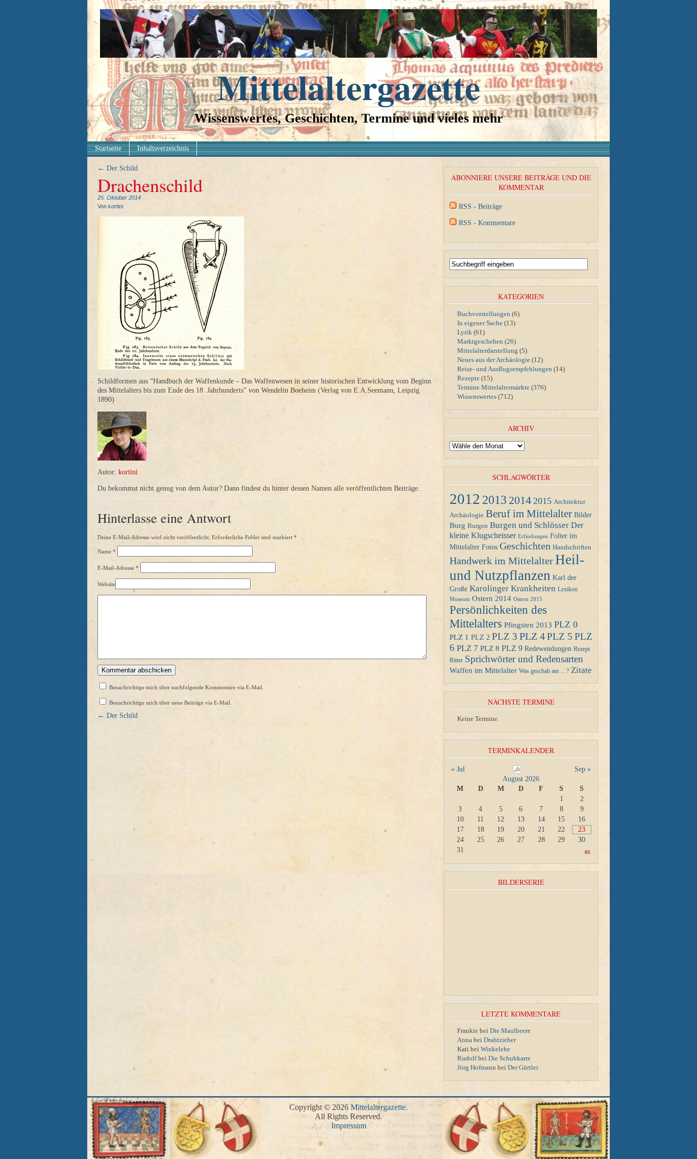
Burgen (477, 525)
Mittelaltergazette (348, 86)
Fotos (489, 547)
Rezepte (468, 378)
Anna (464, 1040)
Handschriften (572, 547)
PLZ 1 (459, 637)
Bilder (583, 515)
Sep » (583, 769)
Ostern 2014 (491, 598)
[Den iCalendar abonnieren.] (517, 771)
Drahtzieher (500, 1040)
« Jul (458, 769)
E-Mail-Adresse (118, 568)
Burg (457, 525)
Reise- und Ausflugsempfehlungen (504, 369)
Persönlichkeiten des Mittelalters (498, 616)
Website (106, 584)
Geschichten (525, 546)
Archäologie (467, 515)
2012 (465, 499)
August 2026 (521, 779)
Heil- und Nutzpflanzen (517, 567)
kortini (115, 206)
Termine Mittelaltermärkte (493, 387)
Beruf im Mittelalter (529, 514)
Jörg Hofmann (476, 1067)
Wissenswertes (476, 396)
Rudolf (467, 1058)
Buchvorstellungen (483, 314)
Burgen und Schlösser (529, 525)
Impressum (348, 1125)
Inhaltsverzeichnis (163, 148)
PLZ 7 (467, 648)
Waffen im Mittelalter (483, 670)
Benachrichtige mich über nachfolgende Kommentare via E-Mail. (186, 687)
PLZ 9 (512, 648)
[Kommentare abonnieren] (453, 223)
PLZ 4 (532, 636)
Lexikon (568, 589)
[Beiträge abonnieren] (453, 206)
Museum (460, 599)
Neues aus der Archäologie (493, 360)
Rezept (582, 649)
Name (106, 551)
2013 (494, 499)
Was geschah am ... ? (544, 670)
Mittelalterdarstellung (487, 350)
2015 (542, 501)
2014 (520, 500)
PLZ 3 (504, 636)
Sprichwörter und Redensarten (524, 659)
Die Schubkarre (509, 1058)
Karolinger (489, 588)
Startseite (108, 148)
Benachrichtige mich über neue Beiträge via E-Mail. (170, 702)
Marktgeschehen (480, 341)
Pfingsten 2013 (528, 625)
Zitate (581, 670)
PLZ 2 (480, 637)
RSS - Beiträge (480, 206)
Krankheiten (533, 588)
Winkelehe (495, 1049)
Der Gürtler (523, 1067)
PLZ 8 (490, 648)
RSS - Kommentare (487, 223)
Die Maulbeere (510, 1030)
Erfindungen (533, 536)
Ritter (456, 660)
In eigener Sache (480, 323)
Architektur (569, 501)
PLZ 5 (559, 636)
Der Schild (117, 168)
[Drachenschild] (170, 367)
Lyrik (464, 332)
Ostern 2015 (527, 599)
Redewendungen (548, 649)
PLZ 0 (566, 624)
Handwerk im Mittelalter (501, 560)
